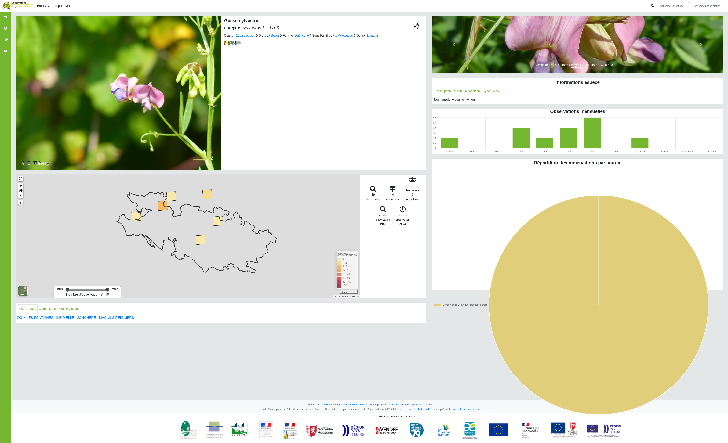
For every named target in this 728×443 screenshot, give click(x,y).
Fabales (273, 35)
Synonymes (491, 91)
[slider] (67, 290)
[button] (20, 190)
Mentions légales (422, 404)
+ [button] (21, 186)
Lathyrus (373, 35)
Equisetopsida (245, 35)
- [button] (21, 195)
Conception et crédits (399, 404)
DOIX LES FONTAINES (35, 317)
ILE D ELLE (65, 317)
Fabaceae (302, 35)
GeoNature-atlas (422, 409)
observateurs (69, 308)
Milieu (458, 91)
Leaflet (337, 296)
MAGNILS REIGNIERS (116, 317)
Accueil (312, 404)
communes (27, 308)
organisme (47, 308)
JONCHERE (86, 317)
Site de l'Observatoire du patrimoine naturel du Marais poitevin (352, 404)
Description (443, 91)
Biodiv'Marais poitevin (53, 6)
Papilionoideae (343, 35)
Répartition (472, 91)
